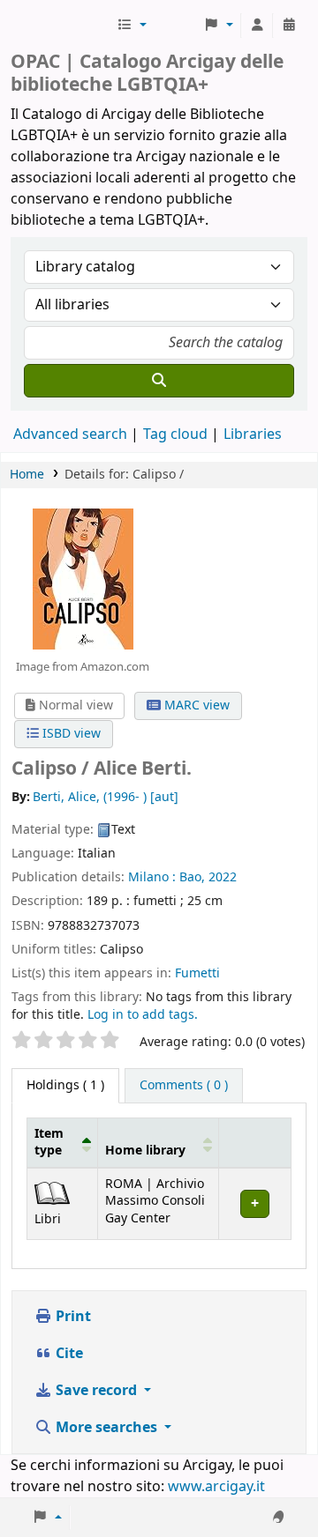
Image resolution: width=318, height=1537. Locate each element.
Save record (96, 1390)
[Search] (159, 380)
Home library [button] (145, 1150)
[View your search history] (289, 25)
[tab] (184, 1085)
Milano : (152, 877)
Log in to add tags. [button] (142, 1015)
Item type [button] (49, 1142)
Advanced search (70, 434)
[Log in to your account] (257, 25)
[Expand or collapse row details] (254, 1203)
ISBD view (70, 733)
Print (71, 1316)
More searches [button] (106, 1427)
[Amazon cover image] (82, 578)
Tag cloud (175, 434)
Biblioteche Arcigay (61, 25)
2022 (222, 877)
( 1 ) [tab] (65, 1085)
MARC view (195, 705)
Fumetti (197, 973)
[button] (132, 25)
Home (27, 474)
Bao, (192, 877)
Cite (67, 1353)
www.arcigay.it (216, 1486)
